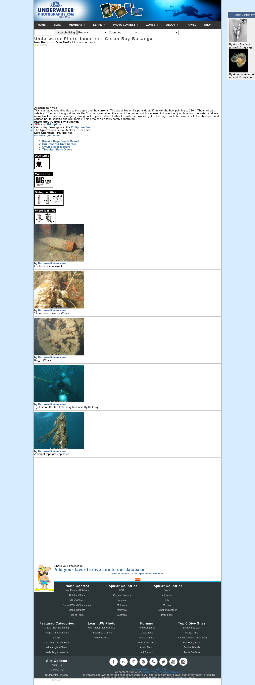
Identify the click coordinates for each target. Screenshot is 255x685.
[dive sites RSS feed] (137, 579)
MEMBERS (76, 24)
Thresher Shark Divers (57, 149)
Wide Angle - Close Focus (57, 642)
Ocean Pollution (155, 574)
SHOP (208, 24)
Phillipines (167, 615)
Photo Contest (146, 637)
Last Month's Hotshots (77, 590)
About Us (57, 665)
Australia (122, 615)
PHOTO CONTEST (124, 24)
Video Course (101, 637)
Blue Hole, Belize (191, 642)
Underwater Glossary (56, 675)
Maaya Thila (191, 632)
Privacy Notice (140, 669)
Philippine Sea (80, 127)
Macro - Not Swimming (56, 627)
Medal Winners (77, 610)
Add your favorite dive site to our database (99, 569)
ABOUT (171, 24)
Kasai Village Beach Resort (60, 141)
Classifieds (147, 632)
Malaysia (122, 610)
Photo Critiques (146, 627)
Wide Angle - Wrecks (57, 652)
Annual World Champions (77, 605)
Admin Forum (146, 647)
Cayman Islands (122, 595)
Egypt (167, 590)
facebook (114, 662)
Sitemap (56, 680)
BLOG (57, 24)
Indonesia (167, 595)
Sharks (57, 637)
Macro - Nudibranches (57, 632)
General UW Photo (147, 642)
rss (153, 662)
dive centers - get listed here (47, 136)
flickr (124, 662)
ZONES (151, 24)
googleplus (133, 662)
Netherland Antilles (167, 610)
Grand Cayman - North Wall (192, 637)
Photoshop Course (102, 632)
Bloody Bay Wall (192, 627)
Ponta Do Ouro (192, 652)
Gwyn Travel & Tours (56, 146)
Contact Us (57, 670)
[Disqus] (127, 511)
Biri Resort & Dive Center (59, 143)
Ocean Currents (120, 574)
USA (121, 590)
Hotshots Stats (77, 595)
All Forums (147, 652)
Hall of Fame (77, 615)
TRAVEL (191, 24)
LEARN (98, 24)
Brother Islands (192, 647)
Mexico (167, 605)
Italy (167, 600)
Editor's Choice (77, 600)
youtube (173, 662)
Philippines (54, 124)
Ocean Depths (137, 574)
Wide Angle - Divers (56, 647)
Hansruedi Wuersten (52, 263)
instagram (183, 662)
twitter (163, 662)
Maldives (122, 605)
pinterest (143, 662)
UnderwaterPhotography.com (163, 671)
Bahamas (122, 600)
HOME (42, 24)
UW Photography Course (101, 627)
